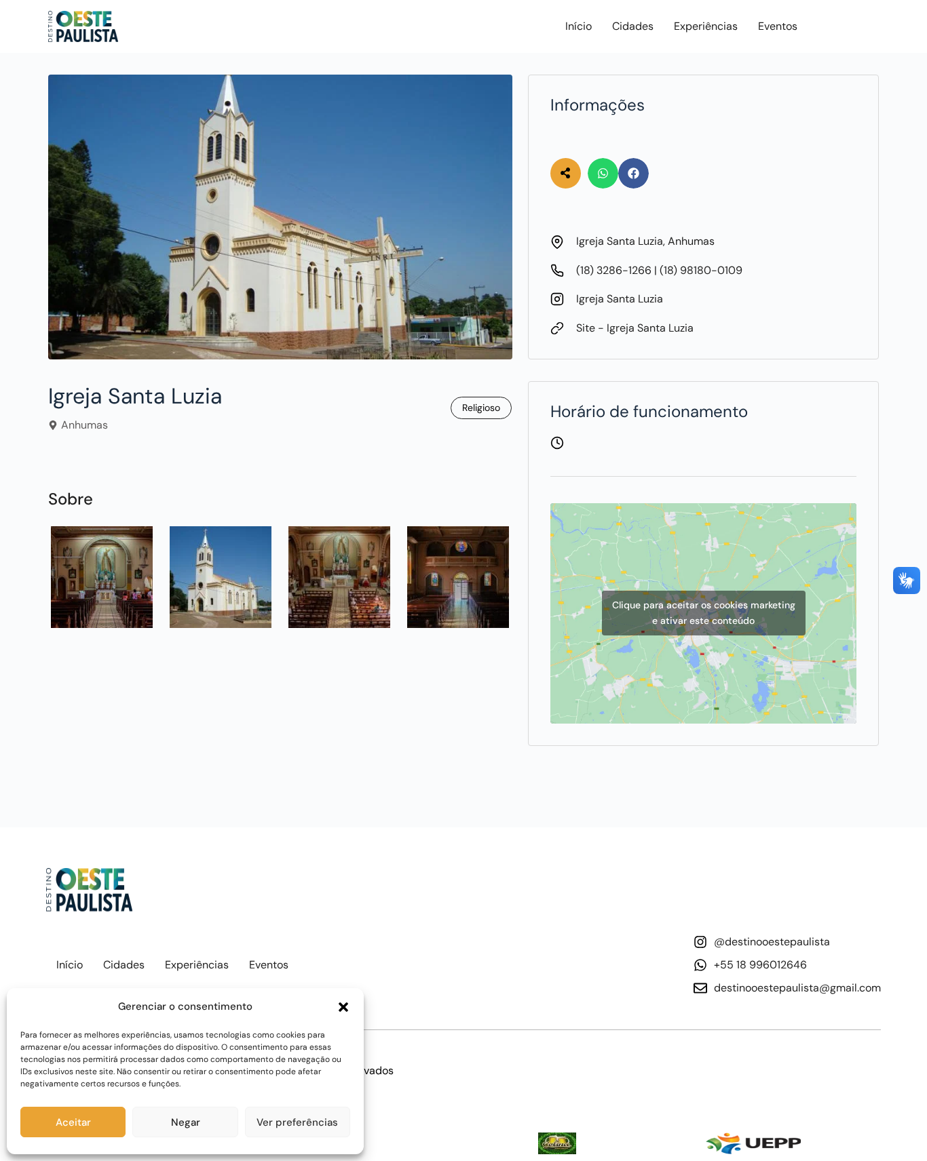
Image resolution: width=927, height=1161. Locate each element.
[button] (343, 1007)
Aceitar (73, 1122)
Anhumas (84, 425)
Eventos (777, 26)
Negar (185, 1122)
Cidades (633, 26)
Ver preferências (297, 1122)
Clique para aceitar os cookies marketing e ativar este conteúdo (703, 613)
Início (578, 26)
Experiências (706, 26)
